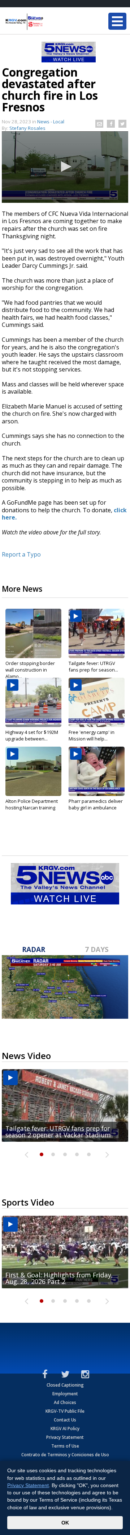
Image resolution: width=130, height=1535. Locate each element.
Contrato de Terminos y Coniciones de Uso (65, 1455)
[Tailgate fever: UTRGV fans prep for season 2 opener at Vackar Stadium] (97, 633)
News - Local (50, 121)
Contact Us (65, 1420)
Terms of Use (65, 1446)
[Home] (49, 22)
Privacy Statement (65, 1437)
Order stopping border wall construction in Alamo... (30, 670)
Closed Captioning (65, 1385)
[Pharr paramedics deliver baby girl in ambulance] (97, 771)
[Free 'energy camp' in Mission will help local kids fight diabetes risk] (97, 702)
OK (65, 1523)
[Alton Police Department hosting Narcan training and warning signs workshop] (33, 771)
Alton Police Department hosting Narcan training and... (31, 807)
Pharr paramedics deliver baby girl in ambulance (96, 804)
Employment (65, 1394)
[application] (65, 167)
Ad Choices (65, 1402)
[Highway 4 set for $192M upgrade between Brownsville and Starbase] (33, 702)
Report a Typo (21, 554)
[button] (65, 167)
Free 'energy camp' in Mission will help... (91, 735)
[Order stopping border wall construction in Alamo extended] (33, 633)
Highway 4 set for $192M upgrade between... (31, 735)
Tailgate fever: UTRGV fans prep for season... (93, 666)
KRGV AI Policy (65, 1428)
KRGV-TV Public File (65, 1411)
